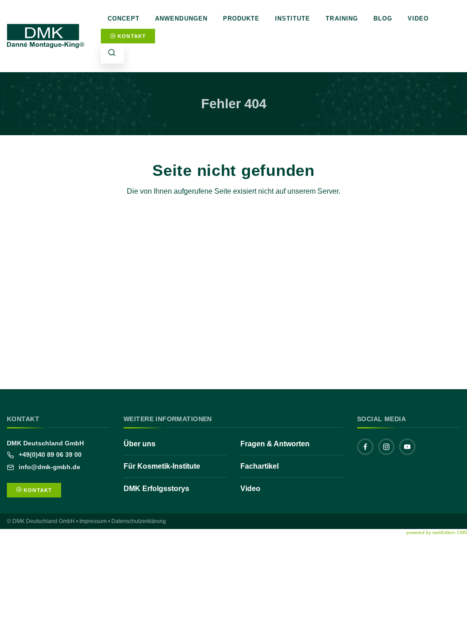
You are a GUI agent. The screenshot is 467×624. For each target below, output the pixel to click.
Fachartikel (259, 466)
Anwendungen (181, 18)
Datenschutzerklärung (138, 521)
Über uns (140, 444)
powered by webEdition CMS (436, 532)
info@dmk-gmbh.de (48, 467)
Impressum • (94, 521)
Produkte (241, 18)
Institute (292, 18)
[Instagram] (386, 447)
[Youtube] (407, 447)
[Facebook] (365, 447)
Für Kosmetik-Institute (162, 466)
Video (418, 18)
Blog (383, 18)
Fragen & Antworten (275, 444)
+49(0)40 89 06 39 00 (49, 454)
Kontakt (131, 36)
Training (342, 18)
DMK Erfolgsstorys (156, 488)
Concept (124, 18)
